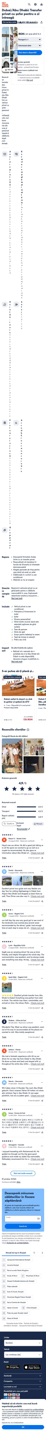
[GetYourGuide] (5, 4)
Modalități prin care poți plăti (16, 1391)
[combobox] (24, 829)
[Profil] (41, 4)
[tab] (16, 1253)
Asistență (7, 1376)
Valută (6, 1349)
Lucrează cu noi (10, 1387)
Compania (8, 1381)
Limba (6, 1337)
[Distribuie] (42, 22)
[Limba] (35, 4)
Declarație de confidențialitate (18, 1243)
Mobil (6, 1362)
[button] (5, 50)
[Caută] (29, 4)
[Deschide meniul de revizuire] (42, 840)
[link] (18, 699)
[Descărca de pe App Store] (32, 1367)
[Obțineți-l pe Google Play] (12, 1367)
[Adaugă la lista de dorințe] (32, 677)
